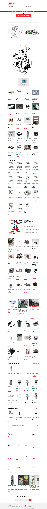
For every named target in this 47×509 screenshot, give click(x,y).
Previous (9, 47)
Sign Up (30, 476)
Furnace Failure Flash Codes (32, 489)
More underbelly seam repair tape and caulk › (34, 384)
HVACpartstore (21, 493)
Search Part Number (22, 11)
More (34, 11)
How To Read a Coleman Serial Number (21, 490)
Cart (38, 6)
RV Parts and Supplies (29, 11)
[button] (9, 103)
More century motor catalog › (36, 213)
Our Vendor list (26, 489)
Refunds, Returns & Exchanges (21, 489)
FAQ (28, 490)
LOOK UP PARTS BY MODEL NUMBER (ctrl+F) (13, 11)
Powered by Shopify (26, 493)
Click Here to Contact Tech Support (23, 15)
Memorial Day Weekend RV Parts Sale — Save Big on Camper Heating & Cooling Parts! (23, 285)
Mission (27, 490)
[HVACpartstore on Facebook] (22, 491)
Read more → (30, 287)
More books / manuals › (36, 136)
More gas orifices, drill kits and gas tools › (35, 401)
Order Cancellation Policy (14, 489)
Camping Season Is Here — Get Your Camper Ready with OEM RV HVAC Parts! (34, 283)
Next (38, 47)
